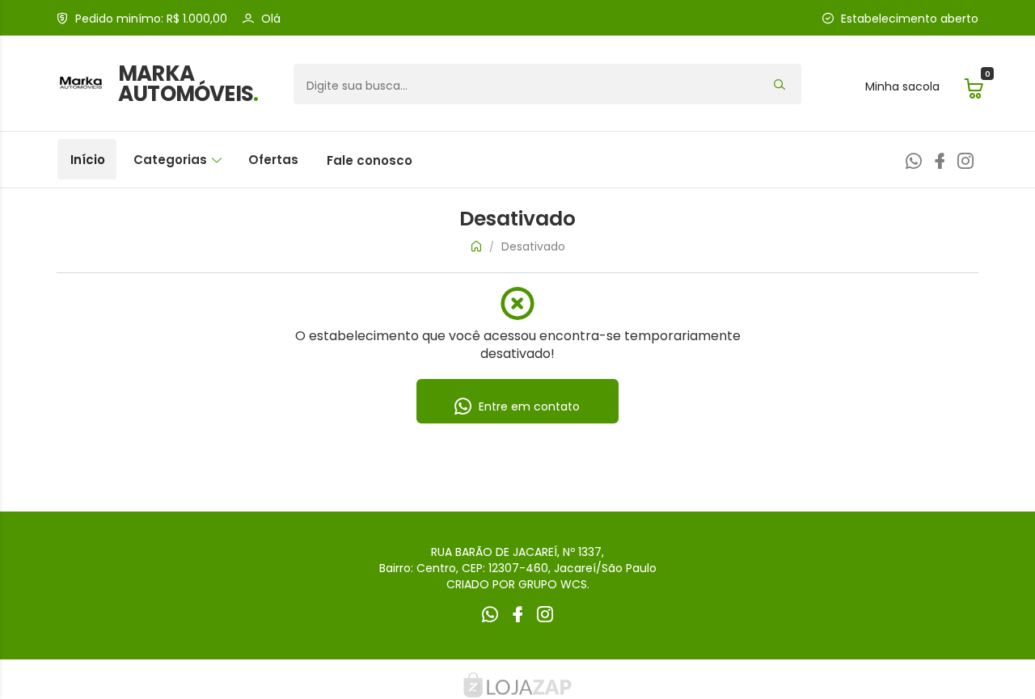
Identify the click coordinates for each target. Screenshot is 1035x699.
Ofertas (273, 159)
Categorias (171, 159)
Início (87, 159)
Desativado (533, 246)
